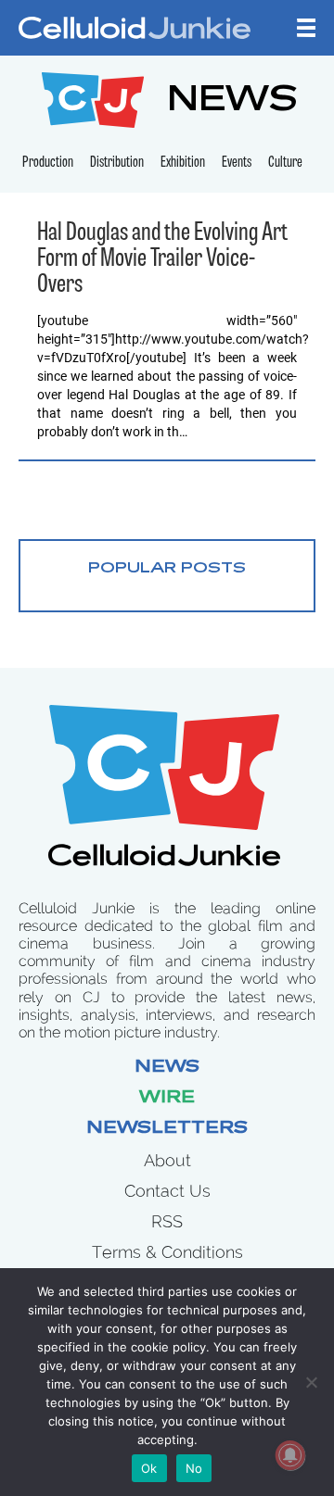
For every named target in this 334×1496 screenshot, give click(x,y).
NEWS (232, 102)
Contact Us (167, 1191)
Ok (149, 1468)
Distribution (117, 163)
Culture (285, 163)
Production (47, 163)
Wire (167, 1098)
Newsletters (167, 1129)
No (194, 1468)
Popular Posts (167, 568)
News (167, 1068)
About (167, 1160)
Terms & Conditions (167, 1252)
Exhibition (183, 163)
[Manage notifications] (290, 1455)
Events (236, 163)
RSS (167, 1221)
